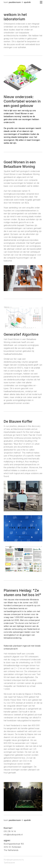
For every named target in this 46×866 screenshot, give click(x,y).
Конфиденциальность (14, 859)
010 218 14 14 (10, 831)
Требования (9, 862)
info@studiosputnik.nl (13, 834)
